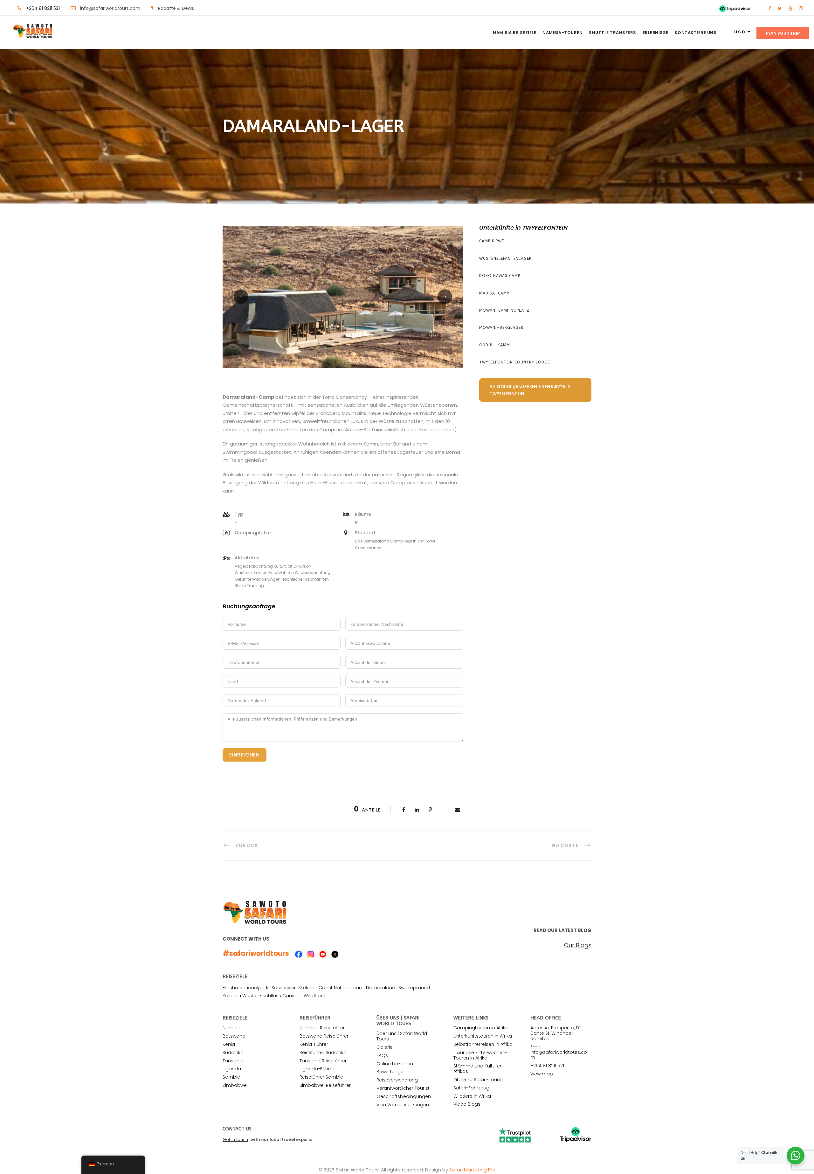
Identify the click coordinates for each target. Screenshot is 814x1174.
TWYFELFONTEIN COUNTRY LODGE (514, 362)
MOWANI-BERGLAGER (501, 327)
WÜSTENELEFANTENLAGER (505, 258)
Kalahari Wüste (239, 995)
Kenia (229, 1044)
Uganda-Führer (317, 1069)
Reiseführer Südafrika (323, 1052)
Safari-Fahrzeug (471, 1088)
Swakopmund (414, 987)
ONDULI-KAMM (494, 345)
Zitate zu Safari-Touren (478, 1079)
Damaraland (380, 987)
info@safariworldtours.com (110, 8)
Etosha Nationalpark (245, 987)
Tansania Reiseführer (323, 1061)
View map (541, 1074)
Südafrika (233, 1052)
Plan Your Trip (783, 33)
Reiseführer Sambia (321, 1077)
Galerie (384, 1047)
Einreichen (244, 754)
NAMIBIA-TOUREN (562, 33)
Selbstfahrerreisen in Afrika (483, 1044)
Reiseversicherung (397, 1080)
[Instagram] (801, 8)
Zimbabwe (235, 1085)
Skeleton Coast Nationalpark (330, 987)
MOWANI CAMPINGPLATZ (504, 310)
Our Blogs (577, 945)
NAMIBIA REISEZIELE (514, 33)
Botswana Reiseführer (324, 1036)
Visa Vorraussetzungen (402, 1104)
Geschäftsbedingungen (403, 1096)
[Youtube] (790, 8)
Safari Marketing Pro (472, 1169)
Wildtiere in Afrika (472, 1096)
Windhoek (315, 995)
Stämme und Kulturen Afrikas (478, 1068)
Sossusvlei (283, 987)
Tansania (233, 1061)
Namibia (232, 1028)
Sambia (231, 1077)
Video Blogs (466, 1104)
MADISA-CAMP (494, 293)
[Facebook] (770, 8)
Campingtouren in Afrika (480, 1028)
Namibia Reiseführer (322, 1028)
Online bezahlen (394, 1063)
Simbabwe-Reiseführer (325, 1085)
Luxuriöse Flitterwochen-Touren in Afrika (480, 1055)
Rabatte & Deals (176, 8)
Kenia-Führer (314, 1044)
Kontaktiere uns (696, 33)
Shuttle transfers (612, 33)
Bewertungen (391, 1071)
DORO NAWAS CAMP (499, 275)
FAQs (382, 1055)
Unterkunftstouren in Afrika (482, 1036)
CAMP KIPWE (491, 241)
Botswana (234, 1036)
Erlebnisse (655, 33)
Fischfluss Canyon (279, 995)
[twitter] (780, 8)
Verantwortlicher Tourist (403, 1088)
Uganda (232, 1069)
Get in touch (235, 1139)
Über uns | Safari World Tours (401, 1036)
